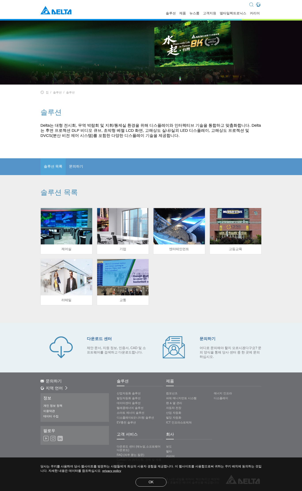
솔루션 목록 (53, 166)
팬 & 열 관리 (174, 403)
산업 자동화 (173, 412)
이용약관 (49, 411)
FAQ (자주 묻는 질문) (130, 455)
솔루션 (171, 13)
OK (151, 482)
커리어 (255, 13)
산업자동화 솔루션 (129, 393)
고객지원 (209, 13)
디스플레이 (221, 398)
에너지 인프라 (223, 393)
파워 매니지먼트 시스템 (181, 398)
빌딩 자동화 (173, 417)
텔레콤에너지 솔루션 (130, 408)
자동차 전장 (173, 408)
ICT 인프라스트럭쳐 (179, 422)
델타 (169, 451)
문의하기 (76, 166)
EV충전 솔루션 (126, 422)
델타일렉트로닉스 (233, 13)
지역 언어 (54, 388)
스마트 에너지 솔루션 (130, 412)
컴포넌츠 (172, 393)
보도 (169, 446)
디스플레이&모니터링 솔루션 (135, 417)
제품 (182, 13)
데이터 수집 (51, 416)
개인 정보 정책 (52, 405)
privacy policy (111, 471)
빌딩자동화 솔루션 (129, 398)
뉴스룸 (194, 13)
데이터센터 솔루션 (129, 403)
